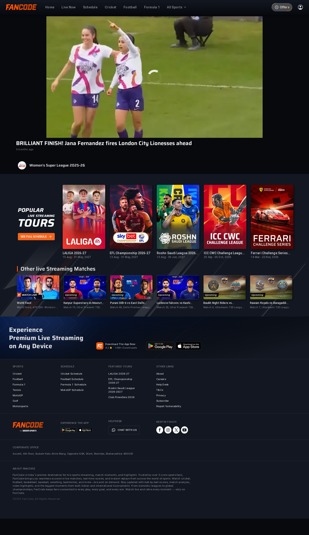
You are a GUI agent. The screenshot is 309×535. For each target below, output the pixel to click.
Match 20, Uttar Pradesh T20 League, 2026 (175, 307)
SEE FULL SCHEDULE (34, 237)
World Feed (24, 303)
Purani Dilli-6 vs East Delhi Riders (127, 303)
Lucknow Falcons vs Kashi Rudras (173, 303)
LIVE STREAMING (41, 215)
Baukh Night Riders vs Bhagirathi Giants (217, 303)
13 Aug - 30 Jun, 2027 (171, 257)
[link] (38, 292)
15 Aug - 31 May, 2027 (77, 257)
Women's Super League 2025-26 (57, 165)
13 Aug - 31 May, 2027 (124, 257)
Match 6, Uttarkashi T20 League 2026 (223, 307)
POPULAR (30, 210)
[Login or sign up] (300, 7)
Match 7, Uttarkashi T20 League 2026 (270, 307)
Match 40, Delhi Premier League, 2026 (131, 307)
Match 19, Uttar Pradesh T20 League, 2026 (82, 307)
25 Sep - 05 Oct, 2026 (217, 257)
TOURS (36, 223)
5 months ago (24, 149)
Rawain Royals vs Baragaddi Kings (268, 303)
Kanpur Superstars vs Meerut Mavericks (83, 303)
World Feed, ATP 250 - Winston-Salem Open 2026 (36, 307)
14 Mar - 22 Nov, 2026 (264, 257)
